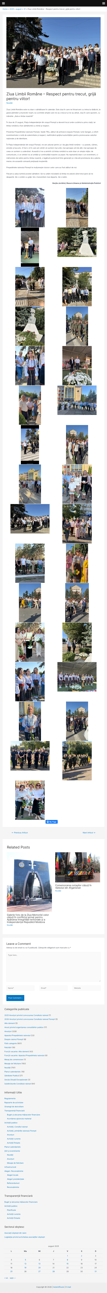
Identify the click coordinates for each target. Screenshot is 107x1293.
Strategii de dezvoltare (13, 1107)
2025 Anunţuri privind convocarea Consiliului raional (26, 1015)
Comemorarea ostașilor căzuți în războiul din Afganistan (73, 886)
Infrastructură (10, 1167)
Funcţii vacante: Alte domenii (16, 1051)
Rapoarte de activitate (13, 1102)
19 (25, 1268)
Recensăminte (13, 1187)
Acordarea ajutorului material (19, 1119)
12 (25, 1264)
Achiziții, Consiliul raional (17, 1127)
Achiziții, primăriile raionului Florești (21, 1131)
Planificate (11, 1210)
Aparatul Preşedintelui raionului (17, 1035)
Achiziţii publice (10, 1123)
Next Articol (89, 832)
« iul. (6, 1278)
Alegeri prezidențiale (15, 1179)
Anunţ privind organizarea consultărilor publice (23, 1027)
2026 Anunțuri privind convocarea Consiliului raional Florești (29, 1019)
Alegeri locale (12, 1175)
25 (11, 1271)
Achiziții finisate (13, 1143)
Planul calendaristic (12, 1072)
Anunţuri (7, 1031)
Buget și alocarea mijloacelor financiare (23, 1115)
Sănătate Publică (11, 1076)
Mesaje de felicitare (12, 1063)
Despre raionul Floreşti (13, 1039)
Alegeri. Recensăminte (13, 1171)
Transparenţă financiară (14, 1111)
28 (53, 1271)
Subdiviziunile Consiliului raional (17, 1084)
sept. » (12, 1278)
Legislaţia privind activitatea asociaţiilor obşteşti (24, 1237)
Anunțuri (10, 1135)
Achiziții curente (13, 1139)
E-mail (68, 1287)
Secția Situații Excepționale (15, 1080)
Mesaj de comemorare (13, 1059)
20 (39, 1268)
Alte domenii (9, 1023)
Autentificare (58, 1287)
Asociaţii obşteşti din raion (15, 1233)
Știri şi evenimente (12, 1151)
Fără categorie (10, 1043)
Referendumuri (13, 1183)
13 (39, 1264)
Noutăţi (9, 103)
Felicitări (7, 1047)
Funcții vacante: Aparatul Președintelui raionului (24, 1055)
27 (39, 1271)
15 (67, 1264)
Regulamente (10, 1098)
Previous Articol (20, 832)
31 (96, 1271)
